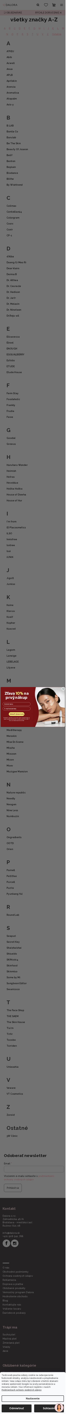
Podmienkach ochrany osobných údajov (21, 1390)
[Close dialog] (63, 689)
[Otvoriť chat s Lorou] (59, 1407)
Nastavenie (33, 1398)
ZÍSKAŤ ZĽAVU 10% (16, 714)
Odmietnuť (16, 1408)
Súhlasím (49, 1408)
